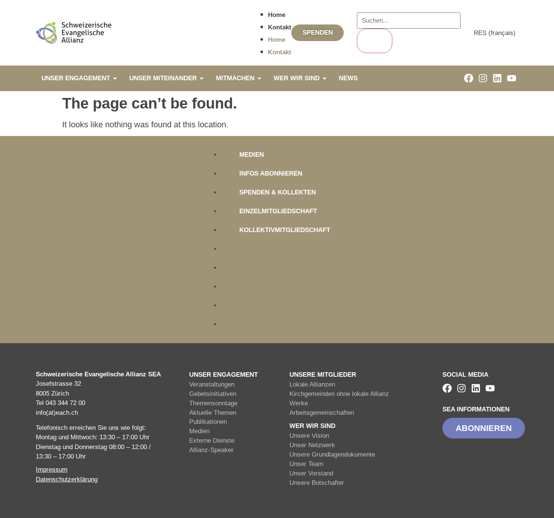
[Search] (374, 41)
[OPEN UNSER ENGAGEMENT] (115, 78)
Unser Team (306, 464)
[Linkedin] (497, 78)
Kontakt (279, 27)
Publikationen (208, 421)
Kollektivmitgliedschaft (284, 230)
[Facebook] (468, 78)
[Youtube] (511, 78)
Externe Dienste (211, 440)
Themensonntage (213, 403)
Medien (251, 154)
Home (276, 14)
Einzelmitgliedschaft (278, 211)
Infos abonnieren (270, 173)
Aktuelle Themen (212, 412)
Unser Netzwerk (312, 445)
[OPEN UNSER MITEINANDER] (202, 78)
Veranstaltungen (211, 384)
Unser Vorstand (311, 473)
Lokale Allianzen (312, 384)
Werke (298, 403)
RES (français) (495, 33)
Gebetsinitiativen (212, 393)
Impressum (51, 469)
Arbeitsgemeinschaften (321, 412)
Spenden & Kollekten (277, 192)
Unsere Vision (309, 435)
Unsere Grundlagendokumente (332, 454)
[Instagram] (483, 78)
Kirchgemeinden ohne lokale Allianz (339, 393)
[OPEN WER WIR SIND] (324, 78)
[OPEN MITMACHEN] (259, 78)
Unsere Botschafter (316, 482)
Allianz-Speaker (211, 450)
